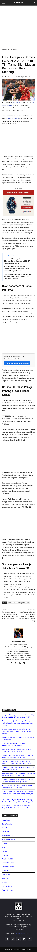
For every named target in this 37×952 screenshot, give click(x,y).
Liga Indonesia (12, 49)
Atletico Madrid (7, 859)
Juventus (5, 855)
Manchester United (8, 839)
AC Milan (5, 871)
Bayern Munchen (8, 863)
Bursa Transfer (7, 824)
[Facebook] (12, 663)
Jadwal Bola (6, 820)
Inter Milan (6, 874)
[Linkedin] (20, 663)
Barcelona (5, 832)
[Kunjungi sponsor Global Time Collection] (18, 203)
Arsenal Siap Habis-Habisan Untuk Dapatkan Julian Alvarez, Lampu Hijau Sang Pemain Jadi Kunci (17, 794)
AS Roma (5, 878)
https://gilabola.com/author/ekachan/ (19, 644)
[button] (34, 3)
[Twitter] (25, 663)
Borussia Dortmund (9, 867)
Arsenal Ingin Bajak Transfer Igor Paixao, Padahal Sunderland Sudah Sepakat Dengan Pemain (17, 723)
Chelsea (5, 843)
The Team (17, 925)
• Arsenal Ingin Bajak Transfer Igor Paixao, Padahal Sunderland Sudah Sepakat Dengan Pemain (16, 269)
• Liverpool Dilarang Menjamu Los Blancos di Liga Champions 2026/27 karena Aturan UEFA (17, 261)
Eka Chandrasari (9, 77)
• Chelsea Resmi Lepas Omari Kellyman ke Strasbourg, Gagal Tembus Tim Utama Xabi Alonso (18, 276)
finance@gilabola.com (23, 933)
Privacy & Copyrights (16, 927)
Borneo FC (12, 603)
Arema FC (5, 882)
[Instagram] (16, 663)
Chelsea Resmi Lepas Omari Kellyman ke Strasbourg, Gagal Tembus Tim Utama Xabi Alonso (17, 731)
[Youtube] (30, 939)
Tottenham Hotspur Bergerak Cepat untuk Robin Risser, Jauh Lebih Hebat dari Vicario (10, 615)
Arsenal (4, 847)
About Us (9, 925)
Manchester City (7, 836)
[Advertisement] (18, 26)
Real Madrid (6, 828)
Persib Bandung (7, 890)
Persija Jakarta (13, 118)
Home (4, 49)
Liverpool (5, 851)
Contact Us (26, 925)
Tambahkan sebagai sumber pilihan (17, 363)
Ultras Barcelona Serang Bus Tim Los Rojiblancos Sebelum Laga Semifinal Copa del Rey (27, 616)
